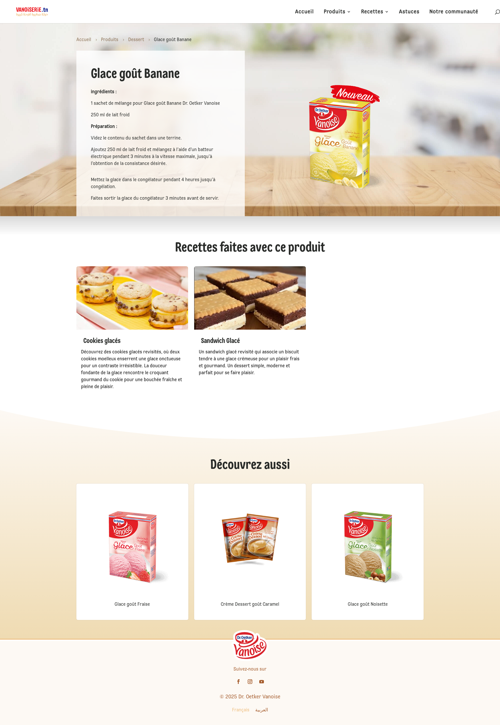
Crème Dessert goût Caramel (250, 604)
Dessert (136, 39)
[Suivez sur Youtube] (261, 681)
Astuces (409, 12)
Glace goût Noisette (368, 604)
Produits (334, 12)
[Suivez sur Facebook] (238, 681)
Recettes (372, 12)
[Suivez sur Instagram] (250, 681)
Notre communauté (453, 12)
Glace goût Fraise (132, 604)
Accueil (304, 12)
